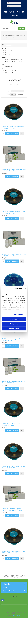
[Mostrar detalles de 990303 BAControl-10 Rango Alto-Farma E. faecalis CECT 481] (14, 239)
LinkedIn (2, 600)
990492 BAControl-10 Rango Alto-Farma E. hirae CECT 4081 (13, 382)
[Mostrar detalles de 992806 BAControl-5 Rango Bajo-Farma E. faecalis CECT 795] (14, 451)
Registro (8, 12)
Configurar (13, 323)
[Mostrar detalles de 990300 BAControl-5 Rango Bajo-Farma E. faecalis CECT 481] (14, 111)
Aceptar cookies (14, 319)
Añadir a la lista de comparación (21, 133)
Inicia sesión (18, 12)
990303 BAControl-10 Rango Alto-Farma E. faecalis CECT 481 (13, 254)
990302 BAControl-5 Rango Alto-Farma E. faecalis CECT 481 (13, 212)
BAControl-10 (8, 51)
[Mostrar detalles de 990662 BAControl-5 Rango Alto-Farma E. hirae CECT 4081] (14, 409)
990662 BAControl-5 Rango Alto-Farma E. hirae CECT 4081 (13, 424)
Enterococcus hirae (10, 72)
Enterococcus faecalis (10, 71)
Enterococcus (8, 66)
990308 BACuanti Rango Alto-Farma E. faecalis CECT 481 (13, 339)
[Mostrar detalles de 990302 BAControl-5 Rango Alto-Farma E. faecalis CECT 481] (14, 196)
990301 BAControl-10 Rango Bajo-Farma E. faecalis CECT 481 (14, 170)
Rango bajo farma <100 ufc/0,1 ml (13, 61)
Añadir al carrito (12, 133)
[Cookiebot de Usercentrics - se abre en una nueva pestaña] (16, 288)
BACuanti (7, 55)
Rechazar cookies (14, 328)
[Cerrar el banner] (25, 288)
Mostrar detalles (18, 314)
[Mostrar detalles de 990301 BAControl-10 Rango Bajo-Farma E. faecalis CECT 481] (14, 154)
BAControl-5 (8, 53)
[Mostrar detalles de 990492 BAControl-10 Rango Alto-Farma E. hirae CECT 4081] (14, 366)
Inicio (4, 33)
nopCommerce (16, 615)
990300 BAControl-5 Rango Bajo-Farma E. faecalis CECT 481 (13, 127)
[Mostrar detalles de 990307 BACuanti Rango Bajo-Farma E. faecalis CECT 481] (14, 281)
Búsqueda (21, 28)
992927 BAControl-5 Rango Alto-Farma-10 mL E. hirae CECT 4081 (13, 551)
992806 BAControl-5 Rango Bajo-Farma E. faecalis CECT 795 (13, 467)
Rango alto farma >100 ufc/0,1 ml (13, 59)
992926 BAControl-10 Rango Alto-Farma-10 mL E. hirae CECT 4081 (12, 509)
